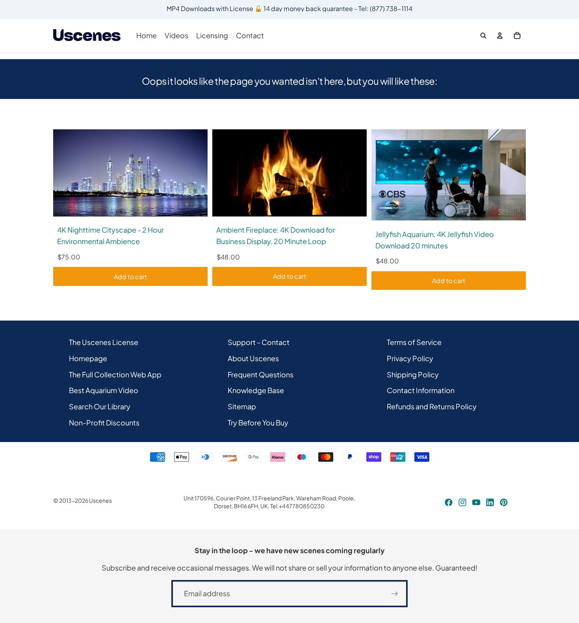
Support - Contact (259, 342)
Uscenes (100, 500)
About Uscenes (253, 357)
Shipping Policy (413, 374)
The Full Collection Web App (115, 374)
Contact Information (421, 390)
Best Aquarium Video (103, 390)
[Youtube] (476, 502)
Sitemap (242, 406)
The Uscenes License (103, 342)
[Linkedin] (490, 502)
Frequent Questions (260, 374)
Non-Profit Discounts (104, 422)
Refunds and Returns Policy (432, 406)
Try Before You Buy (258, 422)
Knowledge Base (256, 390)
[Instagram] (462, 502)
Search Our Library (99, 406)
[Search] (483, 35)
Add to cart (130, 276)
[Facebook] (448, 502)
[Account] (499, 35)
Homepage (88, 357)
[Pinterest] (503, 502)
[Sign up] (394, 594)
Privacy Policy (410, 357)
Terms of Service (414, 342)
